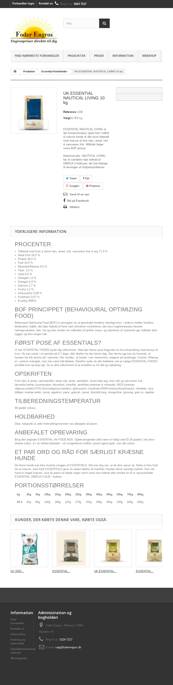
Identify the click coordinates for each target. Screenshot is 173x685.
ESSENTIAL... (61, 571)
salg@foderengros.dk (68, 647)
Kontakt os (46, 3)
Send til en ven (79, 194)
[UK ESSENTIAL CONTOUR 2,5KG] (113, 548)
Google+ (74, 186)
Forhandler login (23, 3)
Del (86, 178)
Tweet (73, 178)
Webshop (149, 56)
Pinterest (94, 186)
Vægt (66, 118)
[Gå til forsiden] (15, 71)
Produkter (76, 56)
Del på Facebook (78, 200)
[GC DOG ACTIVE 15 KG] (29, 548)
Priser (99, 56)
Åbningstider (19, 658)
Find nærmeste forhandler (37, 56)
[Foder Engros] (34, 30)
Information (123, 56)
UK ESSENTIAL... (105, 571)
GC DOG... (17, 571)
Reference (69, 111)
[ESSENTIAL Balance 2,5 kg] (71, 548)
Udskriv (75, 207)
